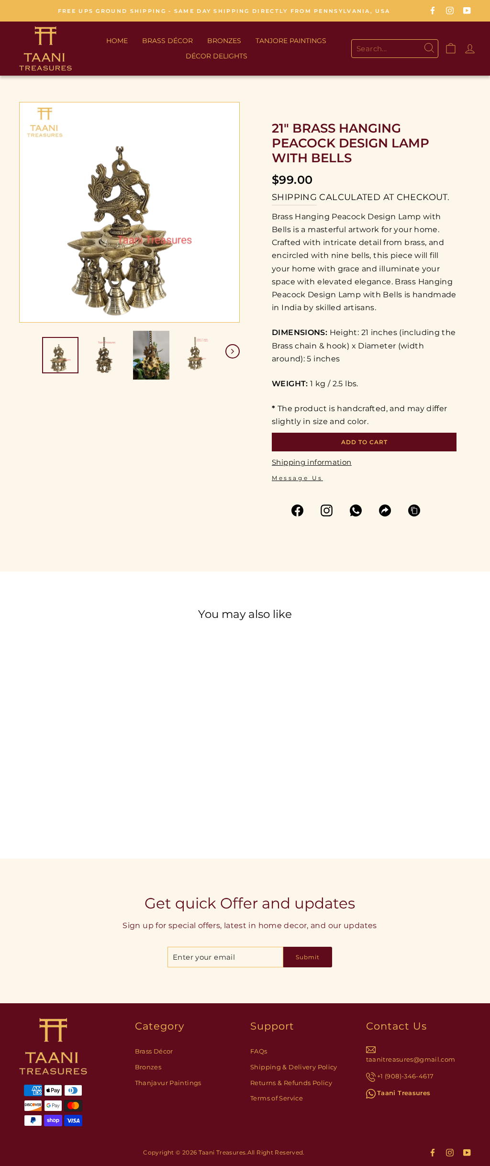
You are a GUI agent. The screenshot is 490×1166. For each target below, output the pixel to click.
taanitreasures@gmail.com (411, 1059)
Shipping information (312, 462)
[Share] (389, 510)
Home (117, 40)
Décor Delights (216, 56)
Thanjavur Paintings (168, 1083)
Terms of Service (276, 1098)
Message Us (297, 478)
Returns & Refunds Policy (291, 1083)
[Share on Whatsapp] (360, 510)
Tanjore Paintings (291, 40)
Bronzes (224, 40)
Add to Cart (97, 773)
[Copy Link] (418, 510)
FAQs (258, 1051)
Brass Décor (167, 40)
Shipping (294, 197)
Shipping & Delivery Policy (293, 1067)
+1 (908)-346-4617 (405, 1076)
